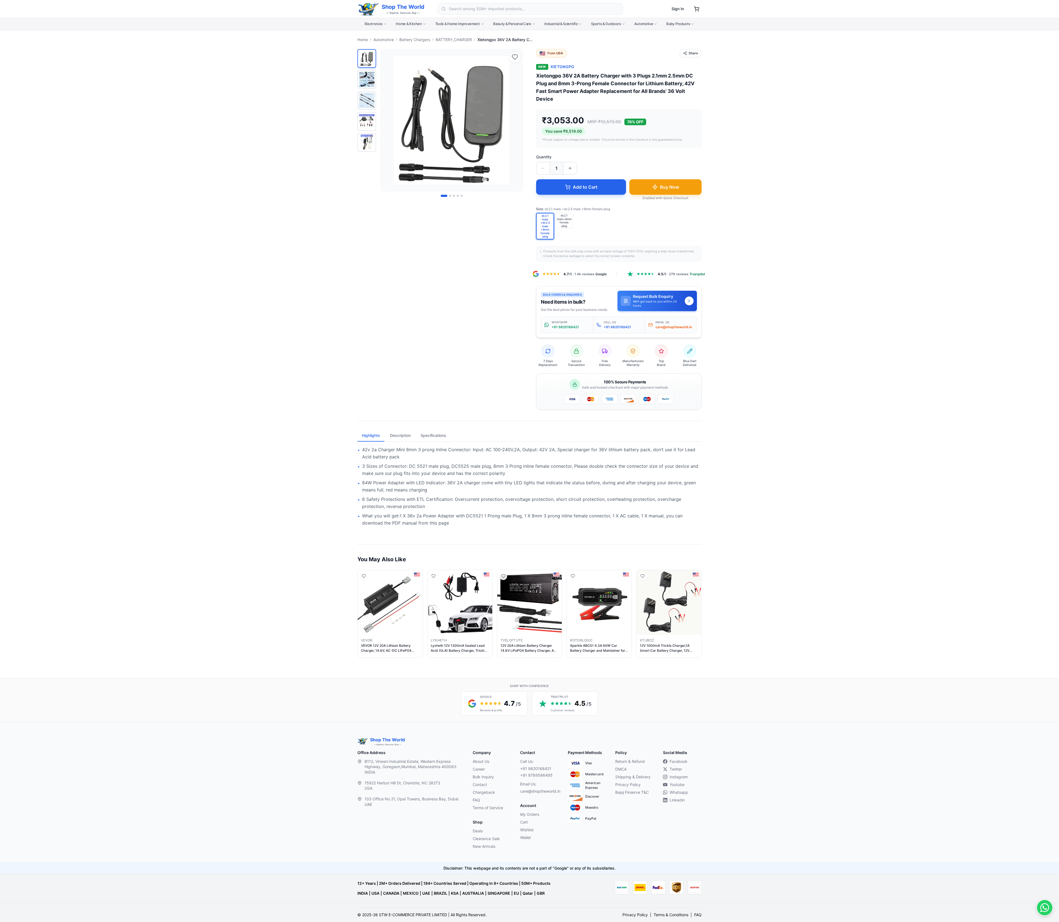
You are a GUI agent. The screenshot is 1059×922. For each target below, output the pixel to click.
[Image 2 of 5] (450, 196)
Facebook (679, 761)
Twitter (676, 769)
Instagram (679, 776)
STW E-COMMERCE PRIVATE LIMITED (413, 914)
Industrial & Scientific (561, 24)
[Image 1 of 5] (444, 196)
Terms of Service (488, 807)
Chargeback (484, 792)
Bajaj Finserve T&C (632, 792)
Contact (480, 784)
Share (693, 53)
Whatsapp (679, 792)
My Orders (529, 814)
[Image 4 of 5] (458, 196)
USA (375, 893)
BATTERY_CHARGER (454, 39)
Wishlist (527, 829)
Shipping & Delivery (633, 776)
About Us (481, 761)
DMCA (621, 769)
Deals (478, 831)
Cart (524, 822)
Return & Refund (630, 761)
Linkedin (677, 800)
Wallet (525, 837)
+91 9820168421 (535, 768)
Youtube (677, 784)
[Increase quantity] (570, 168)
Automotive (643, 24)
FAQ (476, 800)
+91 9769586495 (536, 775)
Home (362, 39)
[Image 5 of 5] (462, 196)
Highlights (371, 435)
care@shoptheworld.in (539, 791)
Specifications (433, 435)
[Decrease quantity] (543, 168)
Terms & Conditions (671, 914)
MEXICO (411, 893)
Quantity (544, 156)
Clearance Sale (486, 838)
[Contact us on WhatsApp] (1044, 907)
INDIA (362, 893)
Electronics (374, 24)
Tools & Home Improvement (457, 24)
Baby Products (678, 24)
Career (479, 769)
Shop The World (403, 7)
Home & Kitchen (409, 24)
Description (400, 435)
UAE (426, 893)
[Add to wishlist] (514, 57)
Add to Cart (585, 187)
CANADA (391, 893)
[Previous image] (388, 120)
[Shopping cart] (697, 9)
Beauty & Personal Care (512, 24)
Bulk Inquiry (483, 776)
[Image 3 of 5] (454, 196)
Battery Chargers (414, 39)
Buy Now (669, 187)
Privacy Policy (628, 784)
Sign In (678, 8)
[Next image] (515, 120)
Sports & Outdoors (606, 24)
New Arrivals (484, 846)
